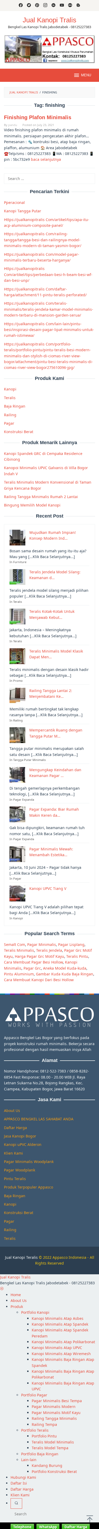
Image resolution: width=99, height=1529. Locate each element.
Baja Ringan (14, 406)
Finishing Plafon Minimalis (37, 117)
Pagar (9, 423)
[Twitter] (29, 5)
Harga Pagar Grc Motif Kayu (39, 956)
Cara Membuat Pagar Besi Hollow (33, 962)
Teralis (10, 397)
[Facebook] (21, 5)
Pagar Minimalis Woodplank (29, 1161)
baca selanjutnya (46, 159)
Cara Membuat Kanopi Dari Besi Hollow (39, 979)
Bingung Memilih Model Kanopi (32, 505)
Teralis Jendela (49, 950)
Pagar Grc (32, 968)
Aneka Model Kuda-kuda (64, 968)
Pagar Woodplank (19, 1169)
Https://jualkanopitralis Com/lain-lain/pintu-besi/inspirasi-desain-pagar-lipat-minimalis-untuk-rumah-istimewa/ (49, 329)
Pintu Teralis (15, 1178)
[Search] (16, 1503)
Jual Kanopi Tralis (49, 20)
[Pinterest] (37, 5)
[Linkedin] (53, 5)
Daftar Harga (15, 1127)
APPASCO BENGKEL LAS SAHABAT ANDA (38, 1118)
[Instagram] (45, 5)
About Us (12, 1110)
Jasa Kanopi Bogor (20, 1136)
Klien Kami (13, 1153)
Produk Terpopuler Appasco (28, 1187)
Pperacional (14, 202)
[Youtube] (62, 5)
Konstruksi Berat (18, 431)
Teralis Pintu (77, 956)
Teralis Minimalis (19, 950)
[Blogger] (78, 5)
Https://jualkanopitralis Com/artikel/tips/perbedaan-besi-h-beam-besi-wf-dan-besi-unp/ (48, 274)
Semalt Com (14, 944)
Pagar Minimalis (41, 944)
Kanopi (10, 389)
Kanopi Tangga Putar (22, 210)
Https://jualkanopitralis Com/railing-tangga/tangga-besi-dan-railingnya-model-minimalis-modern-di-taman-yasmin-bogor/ (42, 239)
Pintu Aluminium (19, 973)
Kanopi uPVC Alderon (22, 1144)
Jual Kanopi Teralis (21, 1257)
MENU (86, 75)
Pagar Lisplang (71, 944)
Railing (10, 414)
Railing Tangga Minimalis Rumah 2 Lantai (41, 496)
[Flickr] (70, 5)
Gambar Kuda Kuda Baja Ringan (64, 973)
